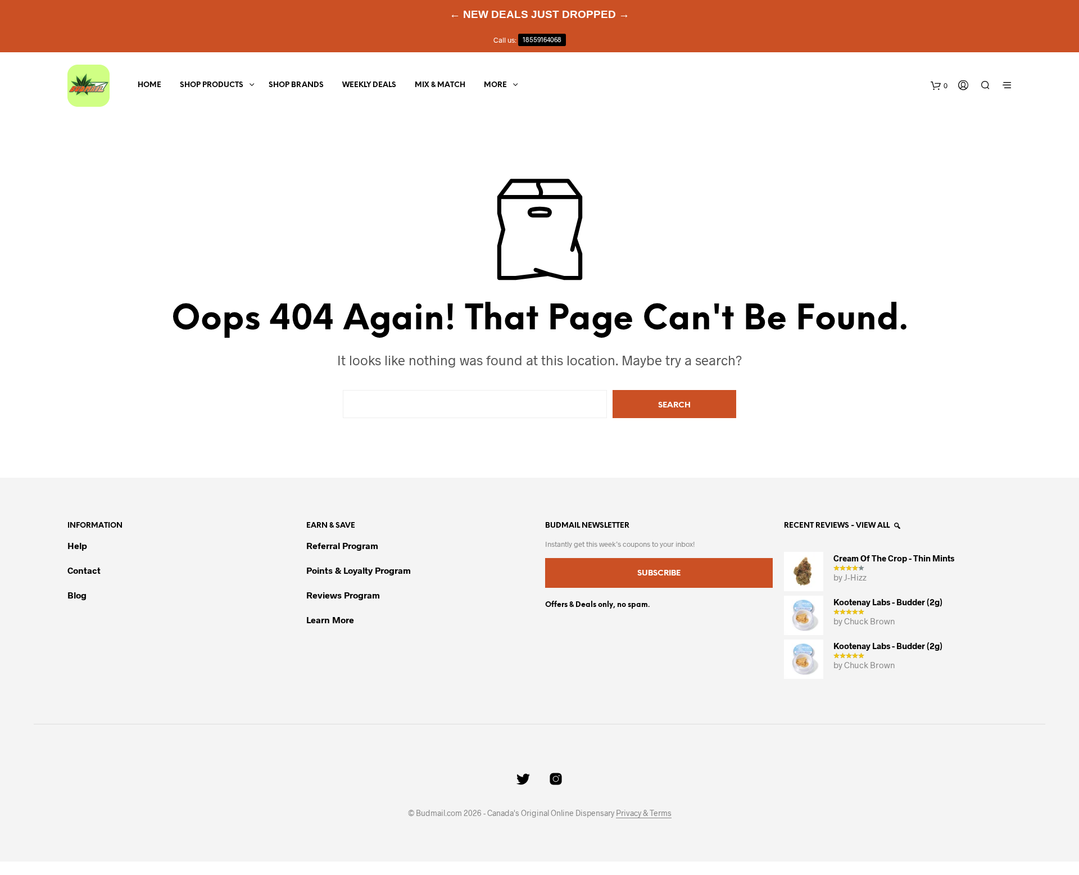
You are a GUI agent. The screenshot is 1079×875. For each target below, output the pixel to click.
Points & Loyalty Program (358, 570)
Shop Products (211, 85)
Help (77, 545)
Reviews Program (343, 595)
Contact (84, 570)
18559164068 (542, 40)
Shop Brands (296, 85)
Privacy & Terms (644, 813)
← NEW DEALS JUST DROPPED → (539, 14)
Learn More (330, 619)
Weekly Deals (369, 85)
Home (149, 85)
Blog (77, 595)
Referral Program (342, 545)
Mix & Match (440, 85)
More (495, 85)
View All (873, 525)
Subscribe (659, 573)
